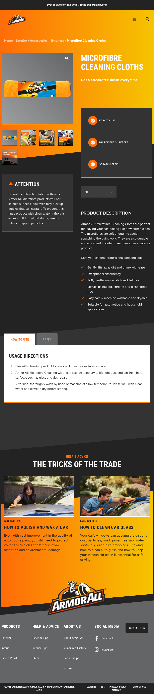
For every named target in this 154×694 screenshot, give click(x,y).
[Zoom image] (67, 59)
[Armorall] (17, 19)
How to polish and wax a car (36, 527)
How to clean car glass (107, 527)
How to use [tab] (20, 339)
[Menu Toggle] (134, 19)
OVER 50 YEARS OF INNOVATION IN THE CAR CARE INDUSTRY (77, 4)
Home (8, 40)
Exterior (21, 40)
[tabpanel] (77, 374)
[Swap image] (9, 138)
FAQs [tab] (47, 339)
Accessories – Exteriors (47, 40)
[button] (147, 19)
